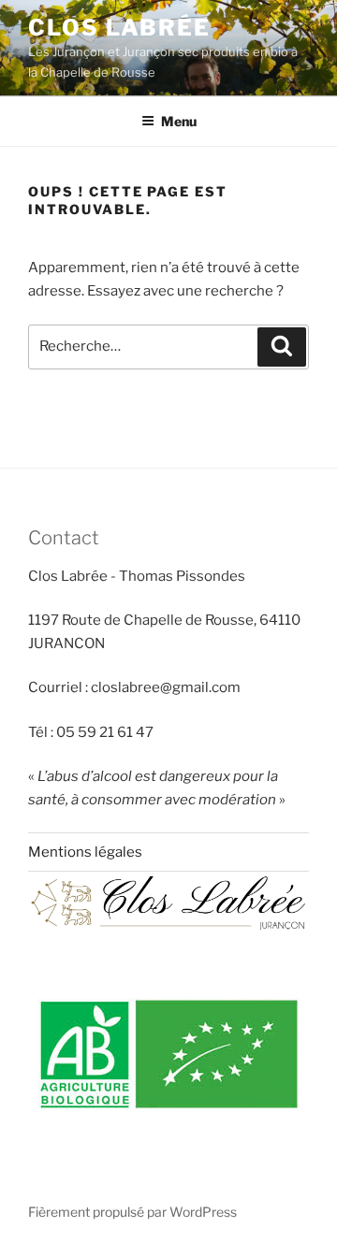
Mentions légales (85, 852)
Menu (179, 121)
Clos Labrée (119, 27)
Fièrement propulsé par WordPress (132, 1212)
